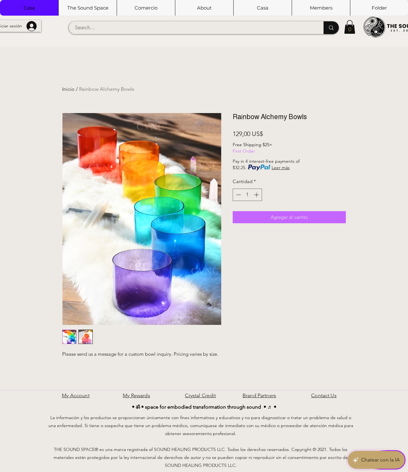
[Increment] (257, 195)
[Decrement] (238, 195)
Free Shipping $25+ (252, 144)
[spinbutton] (247, 195)
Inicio (68, 89)
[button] (87, 8)
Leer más (281, 167)
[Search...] (331, 27)
